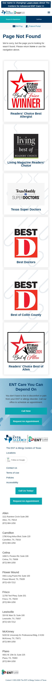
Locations (11, 453)
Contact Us (11, 468)
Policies (10, 477)
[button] (49, 12)
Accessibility (12, 482)
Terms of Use (12, 473)
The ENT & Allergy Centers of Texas (23, 448)
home (32, 46)
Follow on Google (18, 460)
